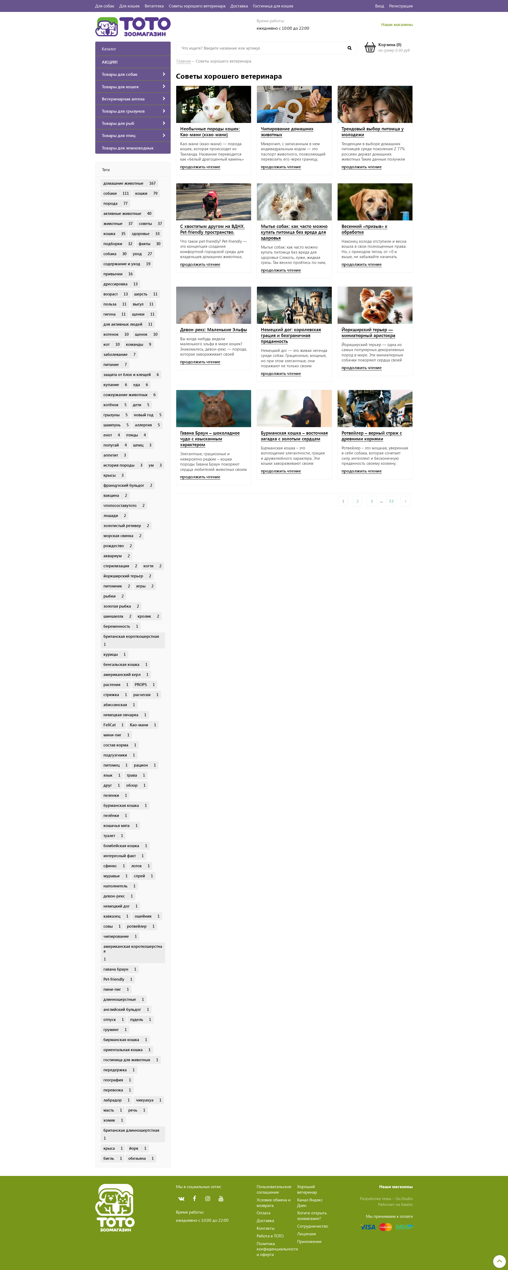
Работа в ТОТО (270, 1235)
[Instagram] (207, 1198)
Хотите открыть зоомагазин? (312, 1215)
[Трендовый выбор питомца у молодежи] (375, 104)
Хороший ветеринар (307, 1189)
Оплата (263, 1212)
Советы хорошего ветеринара (197, 5)
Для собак (104, 5)
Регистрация (401, 5)
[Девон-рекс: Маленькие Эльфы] (213, 305)
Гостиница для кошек (273, 5)
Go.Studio (404, 1198)
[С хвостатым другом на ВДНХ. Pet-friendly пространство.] (213, 201)
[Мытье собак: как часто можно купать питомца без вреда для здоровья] (294, 201)
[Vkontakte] (181, 1198)
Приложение (309, 1241)
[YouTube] (221, 1198)
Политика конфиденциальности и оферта (277, 1249)
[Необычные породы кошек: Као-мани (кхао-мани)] (213, 104)
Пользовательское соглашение (274, 1189)
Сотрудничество (312, 1226)
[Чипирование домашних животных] (294, 104)
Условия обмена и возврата (274, 1202)
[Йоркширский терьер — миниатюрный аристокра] (375, 305)
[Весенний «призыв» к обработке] (375, 201)
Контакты (266, 1228)
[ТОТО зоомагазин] (133, 26)
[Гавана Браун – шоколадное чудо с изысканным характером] (213, 408)
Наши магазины (397, 24)
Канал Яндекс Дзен (310, 1202)
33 (391, 501)
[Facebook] (194, 1198)
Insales (407, 1204)
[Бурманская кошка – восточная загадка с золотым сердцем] (294, 408)
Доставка (239, 5)
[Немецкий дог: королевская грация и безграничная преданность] (294, 305)
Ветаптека (154, 5)
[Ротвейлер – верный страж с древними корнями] (375, 408)
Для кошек (129, 5)
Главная (183, 61)
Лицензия (306, 1233)
